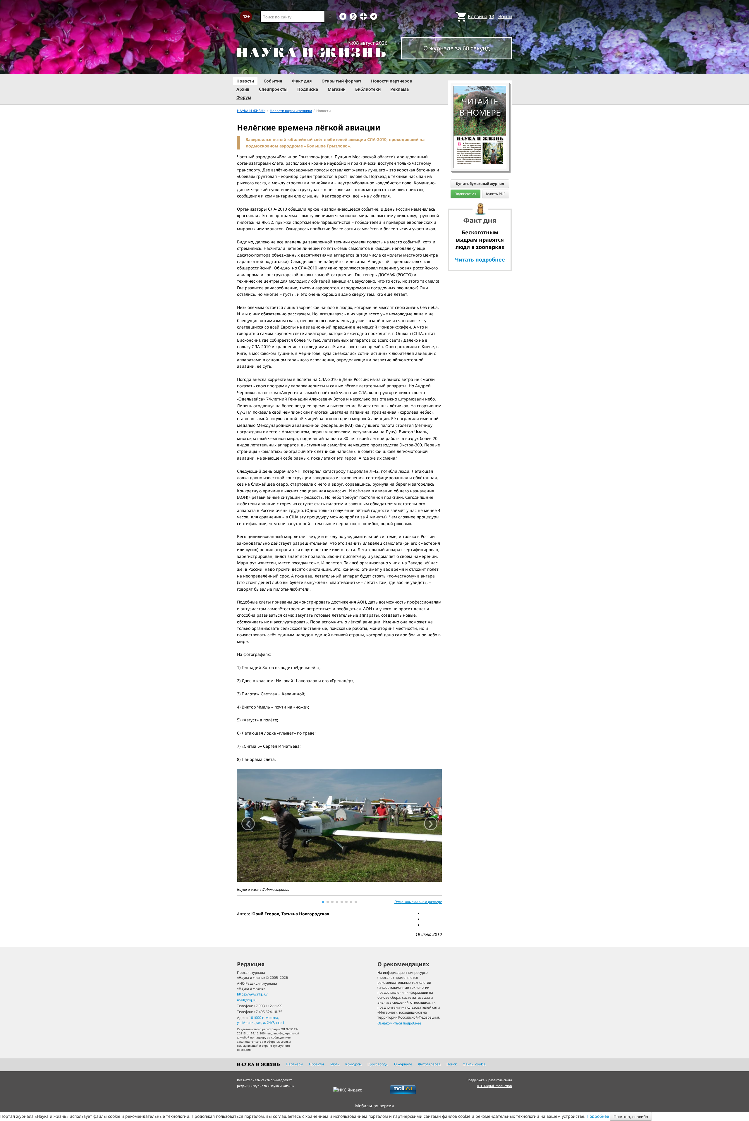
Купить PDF (495, 193)
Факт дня (302, 81)
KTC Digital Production (494, 1086)
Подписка (307, 89)
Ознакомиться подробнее (399, 1023)
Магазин (337, 89)
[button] (323, 902)
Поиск (451, 1064)
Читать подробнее (480, 259)
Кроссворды (377, 1064)
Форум (243, 97)
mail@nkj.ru (246, 1000)
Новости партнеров (391, 81)
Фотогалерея (429, 1064)
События (273, 81)
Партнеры (294, 1064)
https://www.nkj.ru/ (252, 994)
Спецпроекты (273, 89)
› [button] (431, 823)
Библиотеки (368, 89)
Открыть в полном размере (418, 901)
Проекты (316, 1064)
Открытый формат (341, 81)
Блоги (334, 1064)
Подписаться (465, 193)
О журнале (403, 1064)
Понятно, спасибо (631, 1116)
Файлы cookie (474, 1064)
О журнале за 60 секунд (456, 48)
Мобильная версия (374, 1105)
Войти (505, 16)
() (481, 16)
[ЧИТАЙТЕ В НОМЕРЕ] (480, 69)
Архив (242, 89)
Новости (245, 81)
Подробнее (598, 1116)
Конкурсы (353, 1064)
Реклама (399, 89)
